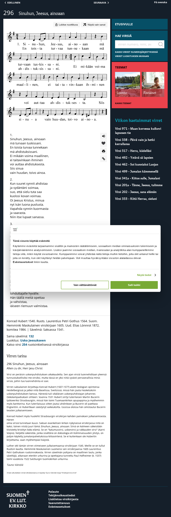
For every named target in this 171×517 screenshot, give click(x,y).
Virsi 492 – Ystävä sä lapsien (134, 158)
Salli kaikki (134, 285)
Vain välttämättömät (85, 285)
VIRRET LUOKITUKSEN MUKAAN (132, 56)
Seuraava (100, 2)
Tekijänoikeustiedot (61, 495)
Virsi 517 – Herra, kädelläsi (133, 151)
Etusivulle (124, 24)
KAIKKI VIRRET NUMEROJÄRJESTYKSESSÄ (136, 52)
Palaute (53, 492)
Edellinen (13, 2)
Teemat (121, 67)
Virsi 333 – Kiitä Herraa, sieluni (136, 199)
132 (31, 336)
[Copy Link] (103, 158)
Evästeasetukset (59, 507)
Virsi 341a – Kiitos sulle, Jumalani (137, 178)
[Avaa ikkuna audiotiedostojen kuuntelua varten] (103, 136)
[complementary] (57, 413)
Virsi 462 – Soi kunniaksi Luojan (136, 164)
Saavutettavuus (59, 503)
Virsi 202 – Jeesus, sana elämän (135, 192)
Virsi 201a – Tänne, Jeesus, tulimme (138, 185)
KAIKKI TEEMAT (123, 103)
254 (24, 344)
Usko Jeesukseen (33, 340)
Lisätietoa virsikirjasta (63, 499)
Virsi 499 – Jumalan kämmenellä (136, 171)
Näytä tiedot (144, 275)
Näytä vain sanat (96, 24)
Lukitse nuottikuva (68, 24)
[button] (103, 143)
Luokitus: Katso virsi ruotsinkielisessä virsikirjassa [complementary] (57, 396)
